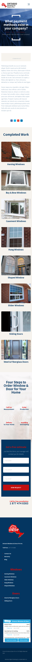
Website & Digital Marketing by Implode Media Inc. (16, 659)
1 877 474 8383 (12, 547)
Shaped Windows (9, 585)
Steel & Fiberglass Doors (11, 598)
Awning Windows (9, 574)
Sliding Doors (8, 601)
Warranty (7, 556)
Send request (16, 487)
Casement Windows (10, 577)
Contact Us (7, 553)
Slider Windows (9, 580)
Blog (5, 559)
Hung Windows (8, 582)
